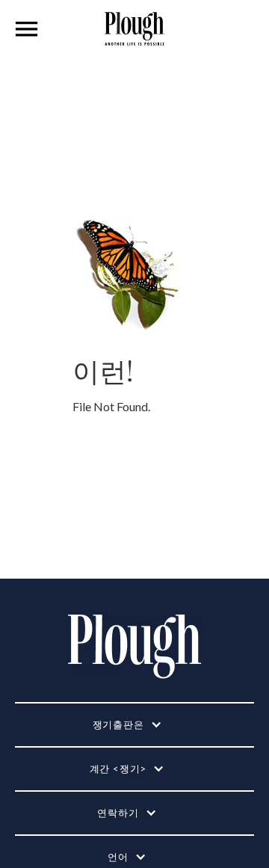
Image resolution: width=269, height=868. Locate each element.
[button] (27, 29)
